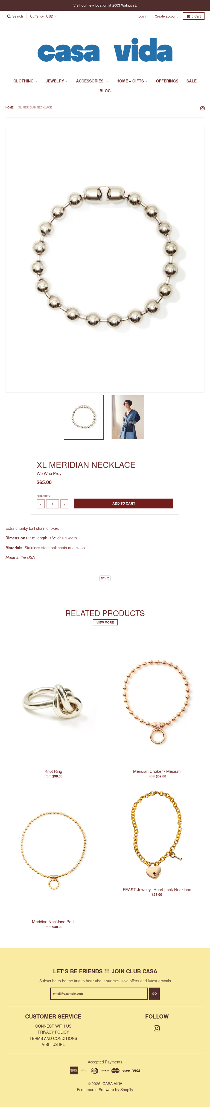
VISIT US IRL (53, 1044)
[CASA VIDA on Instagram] (202, 108)
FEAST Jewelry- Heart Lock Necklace (157, 889)
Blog (105, 90)
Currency (37, 16)
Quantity (44, 496)
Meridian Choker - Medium (157, 771)
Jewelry (55, 81)
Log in (143, 16)
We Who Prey (49, 473)
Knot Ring (53, 771)
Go (154, 993)
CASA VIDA (112, 1083)
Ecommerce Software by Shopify (105, 1089)
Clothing (23, 81)
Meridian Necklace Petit (53, 921)
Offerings (167, 81)
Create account (166, 16)
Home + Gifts (130, 81)
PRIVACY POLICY (53, 1032)
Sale (191, 81)
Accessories (90, 81)
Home (9, 107)
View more (105, 622)
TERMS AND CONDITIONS (53, 1038)
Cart (196, 16)
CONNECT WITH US (53, 1026)
